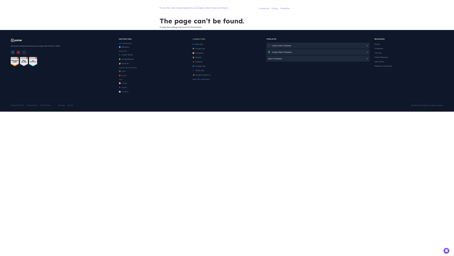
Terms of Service (17, 105)
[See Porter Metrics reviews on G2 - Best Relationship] (33, 62)
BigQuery (125, 47)
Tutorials (378, 53)
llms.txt (70, 105)
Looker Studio (127, 55)
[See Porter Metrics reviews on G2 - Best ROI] (24, 62)
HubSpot (198, 62)
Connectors (198, 39)
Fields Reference (381, 57)
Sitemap (61, 105)
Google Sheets (128, 59)
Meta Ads (199, 44)
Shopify (198, 57)
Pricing (377, 44)
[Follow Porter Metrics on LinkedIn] (13, 52)
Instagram (199, 53)
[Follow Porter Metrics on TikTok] (24, 52)
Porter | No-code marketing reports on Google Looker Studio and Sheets (194, 8)
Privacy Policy (32, 105)
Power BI (125, 63)
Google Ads (200, 49)
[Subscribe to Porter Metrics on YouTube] (18, 52)
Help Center (379, 62)
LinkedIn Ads (200, 66)
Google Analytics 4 (203, 75)
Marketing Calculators (383, 66)
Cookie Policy (45, 105)
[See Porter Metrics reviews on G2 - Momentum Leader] (15, 62)
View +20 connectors (201, 79)
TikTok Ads (199, 70)
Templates (378, 48)
